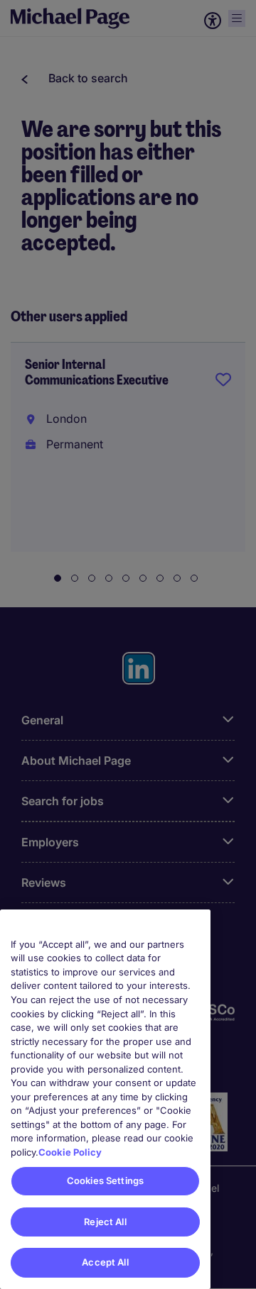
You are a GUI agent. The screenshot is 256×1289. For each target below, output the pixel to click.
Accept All (105, 1262)
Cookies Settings (105, 1180)
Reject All (105, 1221)
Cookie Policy (70, 1152)
